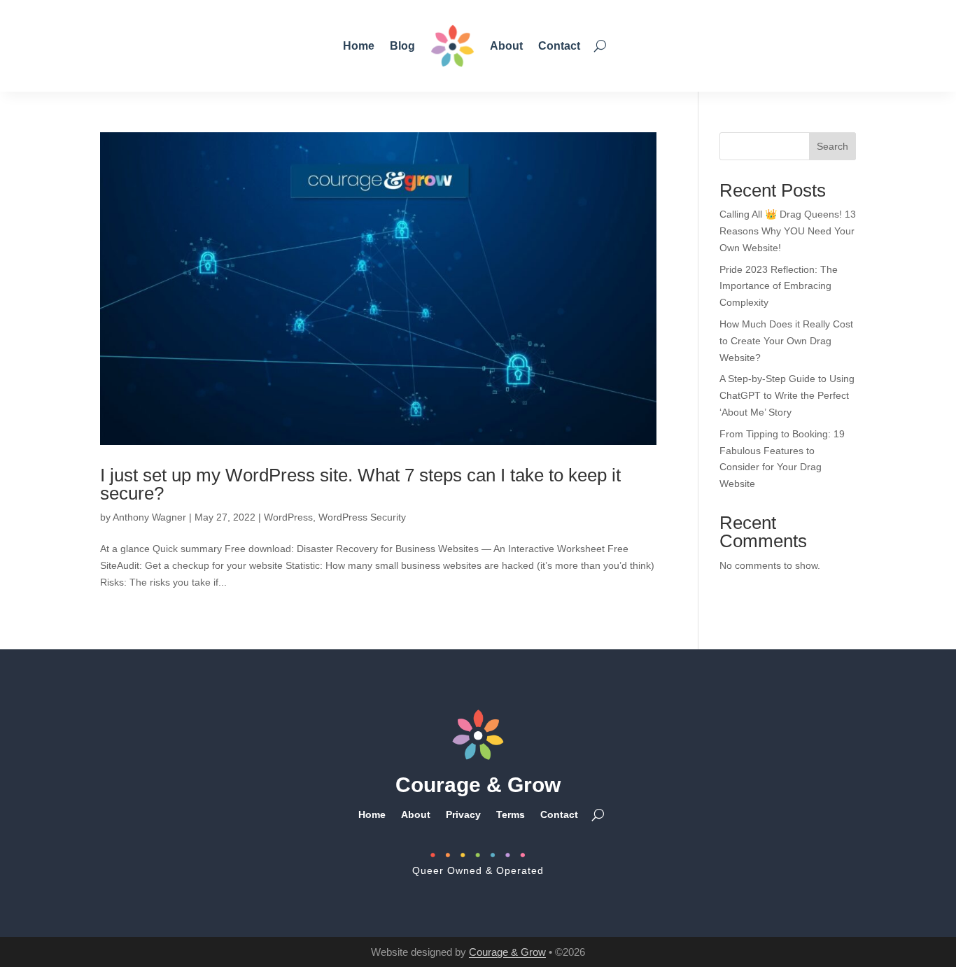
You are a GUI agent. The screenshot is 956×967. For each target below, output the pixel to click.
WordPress (288, 517)
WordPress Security (362, 517)
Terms (510, 814)
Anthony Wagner (149, 517)
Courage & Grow (507, 952)
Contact (559, 46)
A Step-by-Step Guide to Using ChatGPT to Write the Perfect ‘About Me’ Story (787, 395)
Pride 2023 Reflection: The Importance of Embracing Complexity (778, 286)
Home (358, 46)
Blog (402, 46)
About (506, 46)
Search (832, 146)
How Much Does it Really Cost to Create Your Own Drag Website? (786, 340)
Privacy (463, 814)
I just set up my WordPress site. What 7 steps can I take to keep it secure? (360, 484)
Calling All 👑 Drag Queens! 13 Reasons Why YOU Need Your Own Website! (787, 231)
